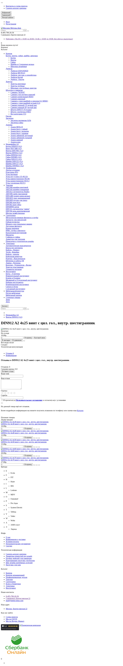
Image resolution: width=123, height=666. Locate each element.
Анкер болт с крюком (19, 133)
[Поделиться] (24, 340)
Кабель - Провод (12, 250)
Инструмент (11, 272)
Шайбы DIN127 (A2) (14, 164)
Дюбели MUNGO (18, 73)
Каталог (80, 411)
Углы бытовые (12, 174)
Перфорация (11, 168)
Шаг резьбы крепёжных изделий (19, 563)
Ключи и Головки (13, 278)
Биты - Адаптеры (13, 274)
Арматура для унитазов (15, 239)
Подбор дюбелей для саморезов (19, 558)
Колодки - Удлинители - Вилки (18, 265)
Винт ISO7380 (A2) (14, 148)
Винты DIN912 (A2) (14, 153)
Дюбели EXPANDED (19, 71)
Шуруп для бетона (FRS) (21, 112)
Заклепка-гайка (17, 123)
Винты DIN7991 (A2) (14, 151)
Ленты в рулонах (13, 170)
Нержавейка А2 (12, 144)
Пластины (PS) (12, 172)
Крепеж (9, 54)
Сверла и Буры (12, 287)
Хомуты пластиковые (14, 267)
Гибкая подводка (13, 222)
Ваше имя (5, 374)
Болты (13, 58)
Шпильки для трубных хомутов (24, 88)
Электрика (10, 243)
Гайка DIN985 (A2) (14, 157)
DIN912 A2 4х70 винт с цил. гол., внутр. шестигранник (24, 460)
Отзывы (10, 353)
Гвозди (8, 116)
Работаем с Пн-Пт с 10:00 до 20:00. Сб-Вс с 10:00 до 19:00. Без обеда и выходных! (39, 39)
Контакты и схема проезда (16, 6)
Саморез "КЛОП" (18, 92)
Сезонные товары (13, 297)
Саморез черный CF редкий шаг (24, 105)
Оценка (4, 391)
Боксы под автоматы (14, 248)
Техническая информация (11, 550)
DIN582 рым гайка (13, 205)
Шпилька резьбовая (19, 66)
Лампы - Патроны (13, 263)
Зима (8, 300)
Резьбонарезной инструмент (17, 284)
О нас (8, 537)
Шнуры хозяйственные (15, 213)
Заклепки (9, 118)
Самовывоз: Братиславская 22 (18, 598)
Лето (8, 302)
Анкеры (9, 125)
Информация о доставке (16, 539)
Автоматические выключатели (18, 246)
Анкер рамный (17, 140)
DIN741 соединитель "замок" (18, 209)
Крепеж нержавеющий (15, 575)
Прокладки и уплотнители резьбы (20, 241)
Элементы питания (14, 269)
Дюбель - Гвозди (17, 79)
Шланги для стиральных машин (19, 224)
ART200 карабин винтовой (17, 187)
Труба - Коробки (12, 252)
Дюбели (9, 69)
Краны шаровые (12, 228)
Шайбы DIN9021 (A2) (15, 166)
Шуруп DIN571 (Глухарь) (21, 110)
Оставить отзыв (7, 371)
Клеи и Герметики (13, 584)
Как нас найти (7, 613)
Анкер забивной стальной (21, 138)
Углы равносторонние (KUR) (18, 179)
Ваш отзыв (5, 378)
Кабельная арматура (14, 256)
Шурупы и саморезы (14, 90)
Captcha (4, 395)
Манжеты (10, 235)
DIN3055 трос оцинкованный (18, 198)
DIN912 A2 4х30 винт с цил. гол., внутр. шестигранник (24, 424)
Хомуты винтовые (18, 84)
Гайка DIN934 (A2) (14, 155)
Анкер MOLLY (17, 127)
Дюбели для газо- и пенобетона (23, 75)
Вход (8, 22)
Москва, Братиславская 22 (16, 609)
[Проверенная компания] (30, 630)
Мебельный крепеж (14, 295)
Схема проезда (12, 617)
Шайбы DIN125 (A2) (14, 161)
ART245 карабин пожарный (17, 190)
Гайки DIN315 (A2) (14, 159)
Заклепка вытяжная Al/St (21, 120)
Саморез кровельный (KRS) (22, 97)
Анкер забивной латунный (22, 136)
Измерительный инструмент (17, 276)
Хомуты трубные (18, 86)
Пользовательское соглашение (18, 544)
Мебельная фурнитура (15, 291)
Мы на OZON (11, 619)
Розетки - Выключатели (15, 259)
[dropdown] (2, 2)
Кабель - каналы (12, 254)
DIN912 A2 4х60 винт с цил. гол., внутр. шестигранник (24, 451)
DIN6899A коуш (12, 207)
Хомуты (9, 82)
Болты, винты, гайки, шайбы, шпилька (22, 56)
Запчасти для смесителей (16, 220)
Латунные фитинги (14, 226)
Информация (11, 355)
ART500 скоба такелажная (16, 194)
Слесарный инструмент (15, 289)
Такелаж (9, 185)
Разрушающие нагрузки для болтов (20, 561)
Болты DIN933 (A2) (14, 146)
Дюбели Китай (17, 77)
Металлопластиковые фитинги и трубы (22, 218)
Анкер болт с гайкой (19, 129)
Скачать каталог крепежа (16, 8)
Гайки (13, 62)
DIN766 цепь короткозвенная (18, 211)
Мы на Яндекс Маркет (15, 621)
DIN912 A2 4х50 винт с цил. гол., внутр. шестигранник (24, 442)
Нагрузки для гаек (13, 565)
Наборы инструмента (14, 282)
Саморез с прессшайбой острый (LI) (25, 103)
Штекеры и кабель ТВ (15, 261)
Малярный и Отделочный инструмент (21, 280)
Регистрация (11, 24)
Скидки (9, 546)
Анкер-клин (16, 142)
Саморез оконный (18, 99)
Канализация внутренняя (16, 233)
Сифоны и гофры (13, 237)
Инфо (3, 533)
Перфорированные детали (16, 577)
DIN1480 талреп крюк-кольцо (18, 196)
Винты (13, 60)
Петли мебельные (13, 293)
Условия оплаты (12, 542)
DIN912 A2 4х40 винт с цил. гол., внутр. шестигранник (24, 433)
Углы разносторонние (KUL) (17, 181)
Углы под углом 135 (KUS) (17, 177)
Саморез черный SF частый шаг (24, 107)
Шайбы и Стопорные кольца (22, 64)
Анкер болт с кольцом (20, 131)
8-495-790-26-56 (12, 596)
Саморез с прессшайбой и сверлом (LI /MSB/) (29, 101)
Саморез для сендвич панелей (23, 95)
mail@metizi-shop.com (14, 601)
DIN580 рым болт (13, 202)
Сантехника (11, 215)
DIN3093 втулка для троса (16, 200)
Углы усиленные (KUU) (15, 183)
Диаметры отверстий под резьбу (19, 556)
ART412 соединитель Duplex (17, 192)
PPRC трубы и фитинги (15, 231)
